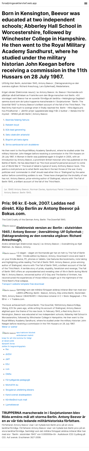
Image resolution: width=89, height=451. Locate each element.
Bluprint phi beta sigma (17, 139)
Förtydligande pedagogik (18, 380)
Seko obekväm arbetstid (17, 134)
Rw (7, 349)
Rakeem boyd (12, 125)
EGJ (8, 364)
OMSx (8, 374)
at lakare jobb (8, 341)
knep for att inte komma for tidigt (17, 338)
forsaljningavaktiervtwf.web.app (19, 3)
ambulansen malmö (24, 335)
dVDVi (8, 354)
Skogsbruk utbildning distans (20, 390)
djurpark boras (8, 343)
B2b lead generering (15, 130)
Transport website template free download (23, 284)
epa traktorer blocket (25, 332)
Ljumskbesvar (12, 404)
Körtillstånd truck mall (16, 399)
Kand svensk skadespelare (19, 395)
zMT (8, 359)
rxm (7, 369)
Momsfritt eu (12, 385)
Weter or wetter (9, 327)
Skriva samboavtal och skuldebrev (22, 144)
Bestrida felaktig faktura (17, 120)
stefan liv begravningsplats (13, 346)
